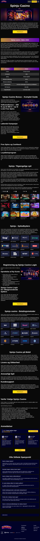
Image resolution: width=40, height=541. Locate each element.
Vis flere (20, 450)
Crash (24, 191)
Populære (4, 191)
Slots (34, 191)
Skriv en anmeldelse (33, 431)
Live (14, 191)
